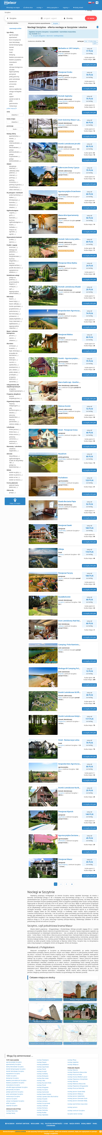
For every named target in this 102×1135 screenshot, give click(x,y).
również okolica (12, 23)
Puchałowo (63, 477)
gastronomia (13, 103)
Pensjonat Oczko (65, 72)
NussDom (62, 454)
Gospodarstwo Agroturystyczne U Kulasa (75, 310)
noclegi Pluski (41, 1085)
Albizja (61, 549)
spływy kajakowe (16, 319)
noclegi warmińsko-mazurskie (77, 1104)
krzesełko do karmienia (13, 354)
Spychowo (61, 817)
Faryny (60, 578)
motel (11, 65)
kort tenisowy (14, 314)
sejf (11, 289)
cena (8, 112)
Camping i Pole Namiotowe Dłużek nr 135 (75, 644)
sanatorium (13, 81)
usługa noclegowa (15, 91)
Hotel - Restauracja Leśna (68, 740)
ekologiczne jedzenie (13, 251)
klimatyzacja (14, 200)
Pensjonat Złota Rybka (67, 263)
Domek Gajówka (65, 96)
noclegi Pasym (41, 1062)
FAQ (42, 1123)
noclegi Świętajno (43, 1060)
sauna (12, 338)
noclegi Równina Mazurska (76, 1084)
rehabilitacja (14, 187)
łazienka (13, 202)
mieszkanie (13, 62)
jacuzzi (12, 335)
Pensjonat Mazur (65, 859)
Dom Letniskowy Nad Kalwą (70, 621)
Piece (60, 769)
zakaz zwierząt (15, 190)
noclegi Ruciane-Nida (44, 1083)
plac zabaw (14, 370)
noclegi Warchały (12, 1111)
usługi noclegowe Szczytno (15, 1101)
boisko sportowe (15, 306)
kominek (13, 218)
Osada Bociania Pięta (67, 501)
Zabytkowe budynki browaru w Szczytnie (45, 1043)
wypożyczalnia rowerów (14, 327)
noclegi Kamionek (43, 1092)
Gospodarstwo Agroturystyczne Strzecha (75, 764)
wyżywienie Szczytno (13, 1073)
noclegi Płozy (72, 1060)
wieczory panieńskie (14, 420)
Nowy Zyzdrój (62, 101)
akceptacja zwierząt (13, 167)
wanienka (13, 382)
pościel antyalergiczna (15, 397)
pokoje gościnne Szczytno (14, 1092)
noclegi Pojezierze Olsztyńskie (78, 1079)
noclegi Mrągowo (42, 1087)
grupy (12, 492)
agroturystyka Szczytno (14, 1062)
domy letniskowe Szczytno (15, 1067)
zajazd (11, 96)
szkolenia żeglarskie (13, 450)
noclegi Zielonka (42, 1110)
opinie (95, 43)
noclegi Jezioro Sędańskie (76, 1096)
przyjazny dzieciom (13, 378)
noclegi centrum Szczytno (76, 1110)
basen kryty (14, 301)
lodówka (13, 227)
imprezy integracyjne (14, 405)
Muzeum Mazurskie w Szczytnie (46, 1021)
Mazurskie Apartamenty (68, 215)
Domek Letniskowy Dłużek (69, 287)
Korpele (60, 435)
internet (13, 175)
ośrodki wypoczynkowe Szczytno (16, 1087)
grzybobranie (15, 309)
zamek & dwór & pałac (14, 100)
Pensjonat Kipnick (65, 811)
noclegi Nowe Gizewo (44, 1094)
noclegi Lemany (42, 1101)
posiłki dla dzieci (16, 268)
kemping (12, 55)
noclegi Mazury (73, 1070)
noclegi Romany (42, 1108)
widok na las (14, 477)
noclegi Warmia (73, 1081)
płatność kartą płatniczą (14, 486)
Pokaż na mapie (15, 503)
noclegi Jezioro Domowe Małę (77, 1101)
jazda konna (14, 311)
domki (12, 138)
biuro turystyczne (15, 40)
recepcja (13, 286)
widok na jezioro (15, 475)
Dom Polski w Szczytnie (80, 1043)
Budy (60, 697)
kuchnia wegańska (13, 260)
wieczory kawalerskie (14, 416)
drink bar (13, 247)
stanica (11, 86)
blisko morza (14, 434)
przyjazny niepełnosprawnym (16, 390)
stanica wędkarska (15, 89)
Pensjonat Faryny (65, 573)
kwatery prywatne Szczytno (15, 1083)
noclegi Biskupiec (43, 1076)
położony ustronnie (13, 438)
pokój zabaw (14, 372)
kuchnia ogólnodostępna (15, 221)
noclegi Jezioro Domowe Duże (77, 1098)
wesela (12, 413)
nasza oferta (74, 1123)
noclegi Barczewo (43, 1078)
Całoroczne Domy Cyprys (68, 167)
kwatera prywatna (15, 60)
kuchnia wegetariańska (15, 264)
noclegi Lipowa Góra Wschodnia (47, 1096)
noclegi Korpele (42, 1099)
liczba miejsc (11, 119)
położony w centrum (13, 442)
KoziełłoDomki (64, 597)
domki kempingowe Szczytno (15, 1069)
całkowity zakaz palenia (14, 172)
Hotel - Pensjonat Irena (67, 430)
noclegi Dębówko (42, 1115)
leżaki (12, 225)
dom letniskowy (14, 42)
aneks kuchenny (15, 195)
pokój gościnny (14, 77)
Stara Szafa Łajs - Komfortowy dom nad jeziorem (78, 382)
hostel (11, 50)
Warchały (61, 364)
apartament (13, 37)
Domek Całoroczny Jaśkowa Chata (72, 239)
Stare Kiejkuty (62, 864)
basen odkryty (15, 304)
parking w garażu (16, 185)
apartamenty (14, 136)
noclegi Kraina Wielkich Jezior (77, 1077)
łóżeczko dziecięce (13, 359)
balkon (12, 197)
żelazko (12, 207)
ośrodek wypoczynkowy (14, 71)
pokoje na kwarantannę (14, 466)
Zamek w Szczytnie (80, 1021)
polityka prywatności (53, 1123)
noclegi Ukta (41, 1080)
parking (13, 178)
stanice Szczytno (11, 1099)
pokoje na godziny (13, 278)
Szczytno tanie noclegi (75, 1114)
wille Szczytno (10, 1103)
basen (12, 299)
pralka (12, 239)
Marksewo (61, 841)
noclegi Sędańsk (73, 1062)
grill (11, 215)
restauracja (13, 106)
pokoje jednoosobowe (15, 151)
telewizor (13, 205)
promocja (10, 126)
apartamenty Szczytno (13, 1064)
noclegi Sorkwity (42, 1074)
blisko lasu (14, 432)
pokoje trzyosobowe (14, 155)
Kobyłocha (61, 721)
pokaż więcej (11, 108)
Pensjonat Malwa (65, 334)
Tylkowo (61, 626)
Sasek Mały (62, 197)
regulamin (35, 1123)
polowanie (13, 316)
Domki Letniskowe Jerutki (69, 144)
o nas (66, 1123)
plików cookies (20, 1131)
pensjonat (12, 74)
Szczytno (61, 602)
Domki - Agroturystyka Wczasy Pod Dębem (76, 358)
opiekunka (13, 365)
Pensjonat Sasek (65, 525)
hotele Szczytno (11, 1076)
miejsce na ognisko (13, 231)
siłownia (13, 340)
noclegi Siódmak (42, 1106)
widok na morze (15, 480)
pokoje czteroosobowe (15, 142)
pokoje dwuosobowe (14, 146)
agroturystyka (13, 35)
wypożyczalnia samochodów (14, 292)
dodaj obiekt (86, 1123)
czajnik (12, 213)
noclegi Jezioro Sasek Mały (76, 1091)
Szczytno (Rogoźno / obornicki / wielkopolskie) (48, 36)
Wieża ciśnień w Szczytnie (45, 999)
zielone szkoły (15, 424)
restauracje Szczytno (13, 1096)
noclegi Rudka (41, 1112)
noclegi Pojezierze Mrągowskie (78, 1086)
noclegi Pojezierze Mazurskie (77, 1072)
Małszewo (61, 125)
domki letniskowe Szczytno (15, 1071)
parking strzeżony (13, 181)
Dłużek (60, 292)
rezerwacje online (15, 28)
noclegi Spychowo (43, 1067)
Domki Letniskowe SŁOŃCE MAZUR (73, 692)
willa (10, 94)
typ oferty (10, 32)
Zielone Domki (64, 406)
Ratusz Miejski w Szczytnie (80, 999)
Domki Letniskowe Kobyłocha (70, 716)
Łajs (59, 387)
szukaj (92, 18)
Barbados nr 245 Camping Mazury (72, 48)
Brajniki (60, 53)
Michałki (61, 340)
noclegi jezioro (72, 1107)
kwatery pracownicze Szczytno (16, 1080)
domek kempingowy (16, 45)
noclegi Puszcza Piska (75, 1074)
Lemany (60, 554)
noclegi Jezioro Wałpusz (75, 1094)
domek (11, 47)
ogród (12, 234)
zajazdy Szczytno (11, 1105)
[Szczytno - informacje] (97, 27)
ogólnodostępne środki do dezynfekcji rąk (16, 460)
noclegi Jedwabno (43, 1064)
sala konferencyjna (15, 409)
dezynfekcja (14, 456)
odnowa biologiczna (16, 67)
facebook (10, 1123)
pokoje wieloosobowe (15, 160)
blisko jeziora (14, 429)
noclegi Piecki (41, 1069)
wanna (12, 242)
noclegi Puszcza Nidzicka (76, 1088)
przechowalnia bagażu (14, 283)
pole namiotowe (14, 79)
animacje (13, 346)
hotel (11, 52)
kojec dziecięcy (15, 351)
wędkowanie (14, 324)
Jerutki (60, 149)
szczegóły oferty (88, 65)
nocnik (12, 362)
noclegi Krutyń (42, 1071)
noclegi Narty (10, 1113)
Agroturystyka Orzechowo (69, 191)
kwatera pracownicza (16, 57)
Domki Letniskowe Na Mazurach (72, 788)
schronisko (12, 84)
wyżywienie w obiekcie (13, 271)
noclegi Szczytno (42, 1090)
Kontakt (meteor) (22, 1123)
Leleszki (60, 244)
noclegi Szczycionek (43, 1103)
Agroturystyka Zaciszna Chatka (71, 835)
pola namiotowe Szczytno (14, 1094)
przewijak (13, 375)
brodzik (13, 348)
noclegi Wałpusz (73, 1064)
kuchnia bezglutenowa (15, 255)
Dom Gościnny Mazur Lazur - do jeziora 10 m (76, 120)
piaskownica (14, 367)
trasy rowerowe (15, 321)
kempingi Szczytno (12, 1078)
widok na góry (15, 472)
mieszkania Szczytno (13, 1085)
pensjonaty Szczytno (13, 1089)
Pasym (60, 220)
